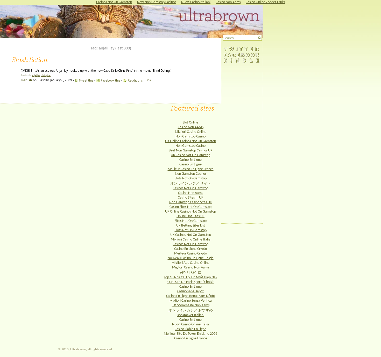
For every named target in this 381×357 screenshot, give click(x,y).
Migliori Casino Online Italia (190, 240)
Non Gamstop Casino (190, 137)
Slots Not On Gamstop (191, 178)
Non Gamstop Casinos (190, 174)
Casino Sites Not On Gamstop (190, 207)
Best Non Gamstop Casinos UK (190, 150)
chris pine (46, 75)
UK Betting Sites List (190, 226)
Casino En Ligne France (190, 338)
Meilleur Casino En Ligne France (191, 169)
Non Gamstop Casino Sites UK (190, 202)
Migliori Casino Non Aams (190, 267)
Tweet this (86, 80)
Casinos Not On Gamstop (190, 188)
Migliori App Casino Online (190, 263)
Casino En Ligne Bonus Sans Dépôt (190, 296)
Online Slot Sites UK (190, 216)
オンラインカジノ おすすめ (190, 310)
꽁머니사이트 (190, 273)
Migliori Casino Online (190, 132)
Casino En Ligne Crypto (190, 249)
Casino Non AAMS (190, 127)
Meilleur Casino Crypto (190, 254)
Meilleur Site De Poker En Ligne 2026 (190, 334)
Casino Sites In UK (190, 198)
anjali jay (36, 75)
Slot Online (190, 123)
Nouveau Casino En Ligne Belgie (191, 258)
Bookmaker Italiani (190, 315)
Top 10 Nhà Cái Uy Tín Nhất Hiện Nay (190, 277)
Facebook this (110, 80)
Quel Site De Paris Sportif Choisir (190, 282)
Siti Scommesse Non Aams (190, 305)
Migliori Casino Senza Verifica (191, 301)
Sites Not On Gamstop (191, 221)
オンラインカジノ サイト (190, 184)
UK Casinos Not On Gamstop (190, 235)
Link (148, 80)
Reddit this (135, 80)
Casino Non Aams (190, 193)
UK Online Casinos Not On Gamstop (190, 141)
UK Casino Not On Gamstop (190, 155)
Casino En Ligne (190, 160)
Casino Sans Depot (190, 291)
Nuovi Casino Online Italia (190, 324)
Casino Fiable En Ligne (190, 329)
